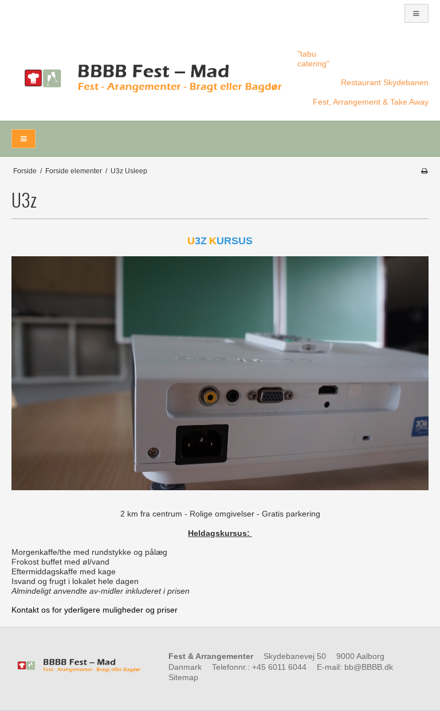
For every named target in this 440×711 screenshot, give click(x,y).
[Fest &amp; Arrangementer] (148, 79)
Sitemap (183, 677)
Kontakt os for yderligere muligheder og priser (94, 609)
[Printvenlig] (424, 171)
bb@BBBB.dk (368, 667)
